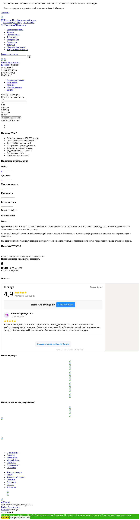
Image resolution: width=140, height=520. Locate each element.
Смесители (12, 42)
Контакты (11, 487)
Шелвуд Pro (12, 458)
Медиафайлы (13, 460)
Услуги (10, 475)
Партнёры (11, 462)
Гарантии (11, 479)
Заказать (5, 13)
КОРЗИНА (29, 22)
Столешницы (13, 35)
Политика (11, 467)
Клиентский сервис (16, 477)
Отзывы (10, 484)
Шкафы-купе (13, 39)
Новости (11, 455)
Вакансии (11, 482)
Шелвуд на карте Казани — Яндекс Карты (70, 349)
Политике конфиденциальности (116, 515)
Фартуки (11, 44)
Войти (4, 62)
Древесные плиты (15, 30)
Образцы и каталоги (16, 47)
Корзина (5, 65)
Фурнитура (12, 37)
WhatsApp (8, 25)
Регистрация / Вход (12, 22)
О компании (12, 453)
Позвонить (21, 25)
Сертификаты (13, 465)
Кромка (10, 32)
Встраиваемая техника (17, 49)
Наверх (6, 502)
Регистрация (13, 62)
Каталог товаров (14, 472)
